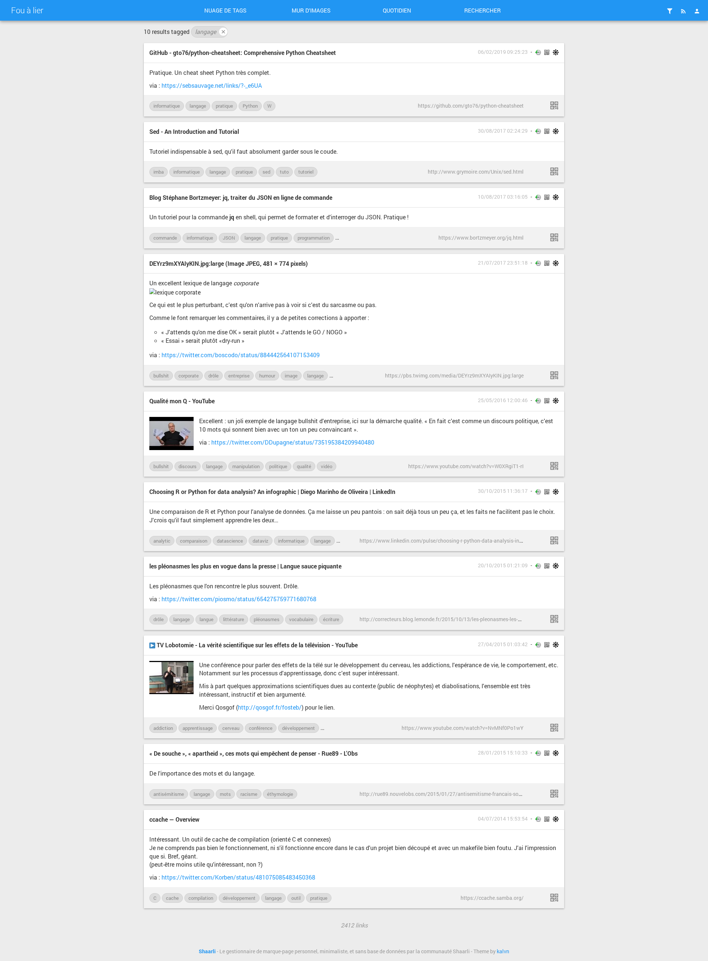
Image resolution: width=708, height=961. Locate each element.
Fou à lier (27, 10)
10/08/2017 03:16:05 (503, 197)
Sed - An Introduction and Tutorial (194, 131)
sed (266, 172)
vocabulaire (301, 619)
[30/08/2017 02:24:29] (554, 171)
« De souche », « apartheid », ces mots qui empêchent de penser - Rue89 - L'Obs (253, 753)
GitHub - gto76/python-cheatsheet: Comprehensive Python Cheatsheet (242, 52)
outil (296, 898)
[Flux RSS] (683, 11)
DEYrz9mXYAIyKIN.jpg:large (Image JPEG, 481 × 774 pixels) (228, 263)
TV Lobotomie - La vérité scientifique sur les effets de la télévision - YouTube (256, 645)
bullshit (161, 376)
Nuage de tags (225, 10)
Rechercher (482, 10)
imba (158, 172)
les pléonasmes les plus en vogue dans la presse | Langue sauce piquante (245, 566)
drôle (213, 376)
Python (250, 106)
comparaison (193, 541)
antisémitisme (168, 794)
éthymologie (280, 794)
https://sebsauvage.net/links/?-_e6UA (212, 85)
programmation (314, 238)
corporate (188, 376)
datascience (230, 541)
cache (172, 898)
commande (165, 238)
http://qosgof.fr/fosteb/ (270, 707)
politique (278, 466)
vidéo (326, 466)
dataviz (260, 541)
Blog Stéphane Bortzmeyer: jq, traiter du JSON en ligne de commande (240, 197)
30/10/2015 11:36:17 (503, 491)
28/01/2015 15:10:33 (503, 752)
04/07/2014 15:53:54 (503, 818)
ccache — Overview (174, 819)
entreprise (239, 376)
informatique (166, 106)
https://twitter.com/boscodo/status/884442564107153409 (241, 355)
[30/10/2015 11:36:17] (554, 540)
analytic (161, 541)
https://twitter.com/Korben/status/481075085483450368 (238, 877)
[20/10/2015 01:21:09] (554, 618)
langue (206, 619)
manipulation (246, 466)
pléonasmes (267, 619)
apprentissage (198, 728)
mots (225, 794)
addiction (163, 728)
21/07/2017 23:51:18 (503, 263)
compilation (200, 898)
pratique (224, 106)
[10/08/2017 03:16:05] (554, 237)
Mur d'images (311, 10)
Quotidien (397, 10)
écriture (331, 619)
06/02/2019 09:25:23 (503, 52)
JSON (229, 238)
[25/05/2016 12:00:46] (554, 466)
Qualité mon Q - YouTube (182, 401)
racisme (248, 794)
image (291, 376)
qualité (304, 466)
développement (298, 728)
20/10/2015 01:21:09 (503, 565)
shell (344, 238)
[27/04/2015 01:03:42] (554, 727)
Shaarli (207, 951)
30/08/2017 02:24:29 (503, 131)
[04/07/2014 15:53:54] (554, 897)
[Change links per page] (669, 11)
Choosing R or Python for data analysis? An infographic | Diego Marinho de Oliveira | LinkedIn (272, 491)
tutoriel (305, 172)
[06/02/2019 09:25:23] (554, 105)
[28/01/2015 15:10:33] (554, 793)
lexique (340, 376)
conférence (261, 728)
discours (187, 466)
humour (267, 376)
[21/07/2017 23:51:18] (554, 375)
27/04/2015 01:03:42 (503, 644)
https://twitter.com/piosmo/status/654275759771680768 (239, 599)
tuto (284, 172)
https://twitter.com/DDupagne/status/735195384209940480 (292, 442)
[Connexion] (696, 11)
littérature (233, 619)
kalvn (503, 951)
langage (210, 31)
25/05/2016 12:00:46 (503, 400)
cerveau (230, 728)
